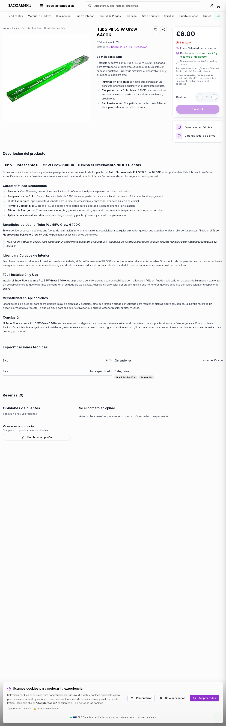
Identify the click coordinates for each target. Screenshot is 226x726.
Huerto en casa (188, 15)
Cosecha (131, 15)
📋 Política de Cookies (19, 708)
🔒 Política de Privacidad (46, 708)
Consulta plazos (201, 71)
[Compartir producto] (163, 30)
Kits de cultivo (150, 15)
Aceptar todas (207, 697)
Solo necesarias (175, 697)
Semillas (169, 15)
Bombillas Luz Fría (121, 46)
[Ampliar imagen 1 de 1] (47, 77)
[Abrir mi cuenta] (212, 6)
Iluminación (63, 15)
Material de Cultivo (39, 15)
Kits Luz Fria (34, 28)
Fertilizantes (15, 15)
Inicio (6, 28)
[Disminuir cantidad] (200, 97)
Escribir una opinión (39, 437)
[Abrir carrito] (218, 6)
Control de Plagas (110, 15)
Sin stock (198, 109)
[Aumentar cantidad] (214, 97)
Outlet (207, 15)
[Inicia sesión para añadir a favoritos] (156, 30)
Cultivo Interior (85, 15)
